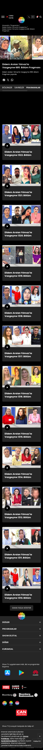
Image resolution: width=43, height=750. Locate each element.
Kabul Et (37, 741)
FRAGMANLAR (33, 87)
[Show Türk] (11, 703)
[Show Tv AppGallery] (35, 672)
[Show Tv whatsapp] (12, 80)
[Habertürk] (6, 687)
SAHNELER (19, 87)
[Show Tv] (21, 20)
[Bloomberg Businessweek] (28, 695)
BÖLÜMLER (7, 87)
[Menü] (2, 17)
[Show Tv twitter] (8, 80)
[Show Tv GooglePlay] (21, 672)
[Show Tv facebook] (4, 80)
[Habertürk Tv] (15, 687)
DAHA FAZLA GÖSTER (21, 608)
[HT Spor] (24, 687)
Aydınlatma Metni (9, 741)
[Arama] (40, 17)
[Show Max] (17, 703)
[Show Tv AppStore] (7, 672)
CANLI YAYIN (11, 17)
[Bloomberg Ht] (9, 695)
